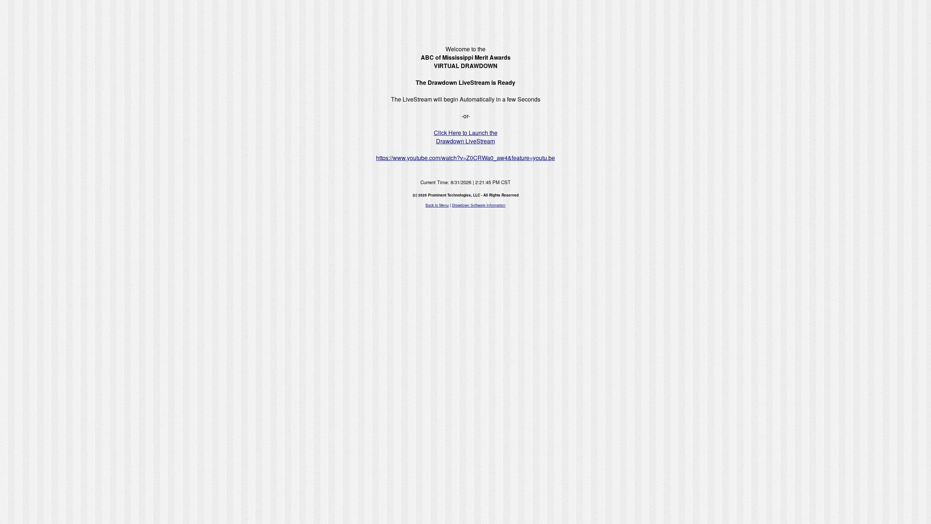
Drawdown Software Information (479, 205)
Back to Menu (437, 205)
